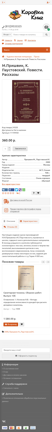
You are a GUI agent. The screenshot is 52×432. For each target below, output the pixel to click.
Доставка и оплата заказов (15, 375)
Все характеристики (11, 184)
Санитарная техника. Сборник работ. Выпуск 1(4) (22, 294)
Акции (20, 40)
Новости (8, 40)
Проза (36, 57)
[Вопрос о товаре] (34, 193)
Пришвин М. (14, 332)
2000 (6, 332)
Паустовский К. (27, 332)
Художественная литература (19, 57)
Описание (11, 221)
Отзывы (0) (12, 227)
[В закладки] (38, 193)
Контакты (31, 40)
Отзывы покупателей (14, 44)
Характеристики (30, 221)
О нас (5, 372)
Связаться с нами (10, 388)
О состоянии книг (11, 369)
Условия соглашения (12, 378)
